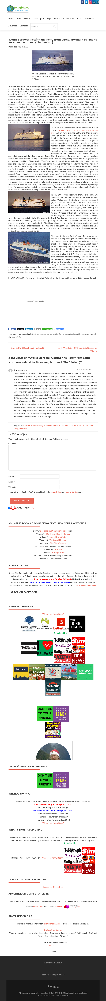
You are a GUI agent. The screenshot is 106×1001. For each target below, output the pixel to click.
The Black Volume (58, 543)
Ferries (46, 334)
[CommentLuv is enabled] (22, 508)
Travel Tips (37, 18)
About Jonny (22, 18)
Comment (13, 443)
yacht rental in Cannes (52, 923)
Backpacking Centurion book (53, 530)
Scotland (73, 334)
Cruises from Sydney (53, 930)
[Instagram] (90, 2)
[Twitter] (86, 2)
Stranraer (82, 334)
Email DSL (37, 906)
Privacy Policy (55, 492)
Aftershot (58, 549)
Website (12, 487)
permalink (16, 337)
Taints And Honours (58, 540)
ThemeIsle (63, 995)
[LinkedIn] (94, 2)
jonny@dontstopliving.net (53, 974)
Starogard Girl (58, 552)
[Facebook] (83, 2)
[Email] (98, 2)
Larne (52, 334)
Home (11, 18)
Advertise (12, 25)
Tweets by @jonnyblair (53, 887)
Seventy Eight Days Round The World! (26, 348)
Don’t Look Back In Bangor (58, 534)
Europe (40, 334)
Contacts (24, 25)
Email (11, 481)
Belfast (33, 334)
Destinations (86, 18)
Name (11, 476)
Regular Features (54, 18)
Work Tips (71, 18)
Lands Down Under (58, 537)
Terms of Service (71, 492)
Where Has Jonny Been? (86, 585)
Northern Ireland (62, 334)
